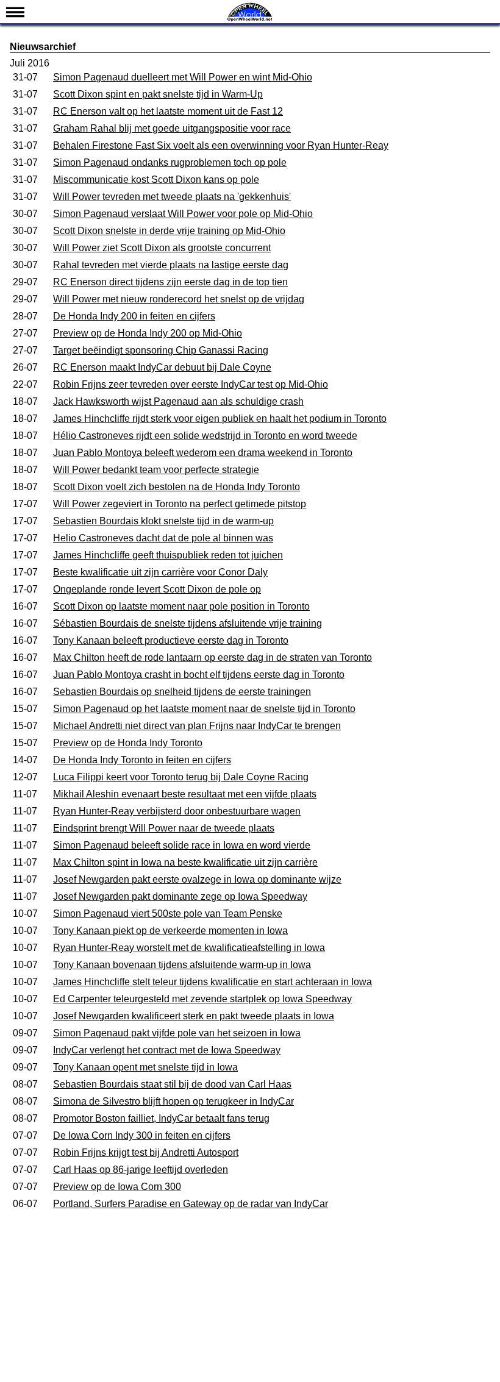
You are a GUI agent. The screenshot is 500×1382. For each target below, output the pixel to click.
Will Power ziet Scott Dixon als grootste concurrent (162, 248)
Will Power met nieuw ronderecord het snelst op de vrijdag (178, 299)
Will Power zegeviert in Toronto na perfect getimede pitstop (179, 504)
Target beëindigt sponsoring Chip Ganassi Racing (160, 350)
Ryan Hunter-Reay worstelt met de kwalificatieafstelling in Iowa (189, 947)
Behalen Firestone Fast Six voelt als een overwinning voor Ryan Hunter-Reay (220, 145)
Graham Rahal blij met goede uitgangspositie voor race (172, 128)
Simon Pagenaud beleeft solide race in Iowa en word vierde (181, 845)
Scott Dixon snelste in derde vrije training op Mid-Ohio (169, 231)
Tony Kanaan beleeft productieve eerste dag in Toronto (170, 640)
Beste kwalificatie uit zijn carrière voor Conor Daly (160, 572)
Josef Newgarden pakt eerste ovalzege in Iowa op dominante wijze (197, 879)
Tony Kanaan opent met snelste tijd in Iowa (145, 1067)
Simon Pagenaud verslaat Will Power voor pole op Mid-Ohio (183, 213)
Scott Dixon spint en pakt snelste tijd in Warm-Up (158, 94)
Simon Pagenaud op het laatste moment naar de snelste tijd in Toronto (204, 708)
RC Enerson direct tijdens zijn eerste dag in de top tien (170, 282)
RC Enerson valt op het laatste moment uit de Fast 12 (168, 111)
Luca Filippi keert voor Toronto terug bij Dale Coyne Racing (181, 777)
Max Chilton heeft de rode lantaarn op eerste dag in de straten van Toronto (212, 657)
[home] (250, 20)
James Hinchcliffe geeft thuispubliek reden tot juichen (168, 555)
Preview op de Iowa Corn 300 (117, 1186)
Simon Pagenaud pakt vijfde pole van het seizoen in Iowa (177, 1033)
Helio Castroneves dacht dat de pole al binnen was (163, 538)
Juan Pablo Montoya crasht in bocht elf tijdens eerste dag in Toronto (199, 674)
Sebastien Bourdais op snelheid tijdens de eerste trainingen (182, 691)
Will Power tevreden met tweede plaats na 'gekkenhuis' (172, 196)
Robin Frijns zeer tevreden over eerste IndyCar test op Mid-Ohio (190, 384)
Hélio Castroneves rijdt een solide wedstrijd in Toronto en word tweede (205, 435)
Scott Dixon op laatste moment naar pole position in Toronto (181, 606)
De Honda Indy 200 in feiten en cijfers (134, 316)
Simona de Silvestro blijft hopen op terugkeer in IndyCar (173, 1101)
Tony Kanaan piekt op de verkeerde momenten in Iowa (170, 930)
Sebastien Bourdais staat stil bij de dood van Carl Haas (172, 1084)
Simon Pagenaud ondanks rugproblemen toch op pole (170, 162)
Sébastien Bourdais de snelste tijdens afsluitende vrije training (187, 623)
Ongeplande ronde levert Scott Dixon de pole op (157, 589)
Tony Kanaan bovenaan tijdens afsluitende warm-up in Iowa (182, 965)
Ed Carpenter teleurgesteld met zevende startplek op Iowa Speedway (202, 999)
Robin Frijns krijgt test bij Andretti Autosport (145, 1152)
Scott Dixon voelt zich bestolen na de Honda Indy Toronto (176, 487)
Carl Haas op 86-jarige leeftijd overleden (140, 1169)
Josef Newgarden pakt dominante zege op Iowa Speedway (180, 896)
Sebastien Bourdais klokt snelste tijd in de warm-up (163, 521)
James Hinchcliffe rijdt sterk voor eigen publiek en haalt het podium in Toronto (220, 418)
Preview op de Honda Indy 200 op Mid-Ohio (147, 333)
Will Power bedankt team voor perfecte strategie (156, 470)
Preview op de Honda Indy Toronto (127, 743)
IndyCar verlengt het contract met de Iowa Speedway (166, 1050)
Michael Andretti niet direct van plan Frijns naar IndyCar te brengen (197, 726)
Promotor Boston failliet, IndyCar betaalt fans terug (161, 1118)
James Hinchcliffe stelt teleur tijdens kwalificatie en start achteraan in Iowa (212, 982)
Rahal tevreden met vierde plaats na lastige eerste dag (170, 265)
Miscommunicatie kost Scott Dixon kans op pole (156, 179)
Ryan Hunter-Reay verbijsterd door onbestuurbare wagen (177, 811)
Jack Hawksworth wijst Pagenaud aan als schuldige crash (178, 401)
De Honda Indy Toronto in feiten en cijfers (142, 760)
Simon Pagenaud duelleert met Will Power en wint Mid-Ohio (182, 77)
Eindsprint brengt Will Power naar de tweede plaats (163, 828)
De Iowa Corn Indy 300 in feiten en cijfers (141, 1135)
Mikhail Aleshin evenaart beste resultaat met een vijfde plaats (184, 794)
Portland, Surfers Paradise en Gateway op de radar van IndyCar (190, 1204)
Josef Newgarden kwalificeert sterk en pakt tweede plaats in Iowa (193, 1016)
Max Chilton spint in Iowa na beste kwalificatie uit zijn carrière (185, 862)
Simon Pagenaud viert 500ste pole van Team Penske (167, 913)
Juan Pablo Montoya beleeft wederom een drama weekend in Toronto (202, 452)
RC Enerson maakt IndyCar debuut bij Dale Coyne (162, 367)
